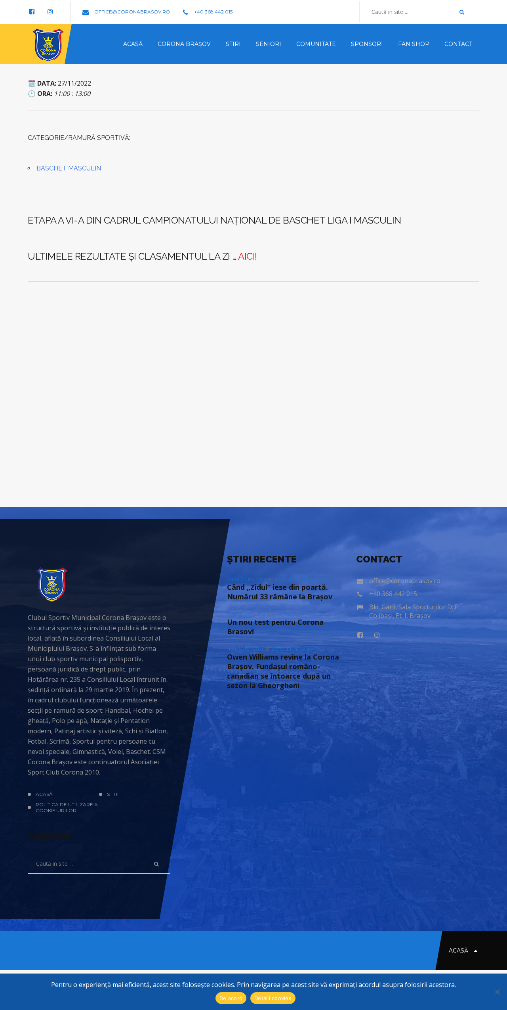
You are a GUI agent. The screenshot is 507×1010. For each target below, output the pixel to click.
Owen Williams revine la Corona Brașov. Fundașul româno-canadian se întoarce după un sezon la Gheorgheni (283, 671)
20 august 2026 (248, 579)
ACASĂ (44, 794)
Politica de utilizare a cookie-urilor (67, 807)
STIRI (112, 794)
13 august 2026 (247, 614)
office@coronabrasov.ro (131, 12)
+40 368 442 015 (213, 12)
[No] (497, 992)
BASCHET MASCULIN (68, 168)
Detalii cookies (273, 998)
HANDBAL (285, 614)
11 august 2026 (246, 649)
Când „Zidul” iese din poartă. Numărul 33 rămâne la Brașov (279, 591)
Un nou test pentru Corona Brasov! (275, 626)
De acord (230, 998)
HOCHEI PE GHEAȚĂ (299, 579)
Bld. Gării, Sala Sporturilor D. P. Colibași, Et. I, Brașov (414, 611)
